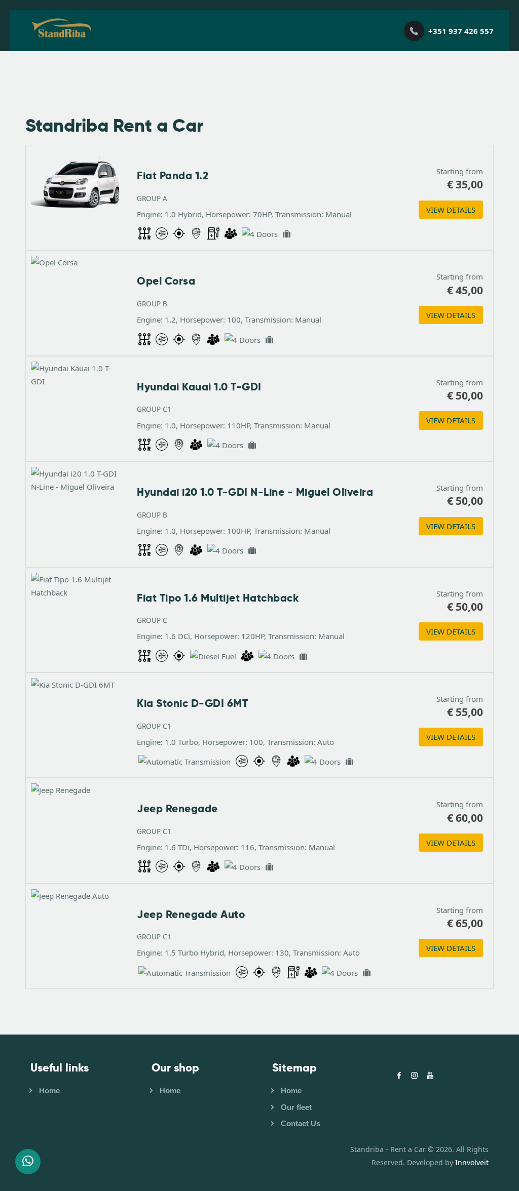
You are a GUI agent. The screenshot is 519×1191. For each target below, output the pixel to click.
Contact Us (300, 1123)
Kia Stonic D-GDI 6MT (192, 703)
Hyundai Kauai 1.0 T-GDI (199, 386)
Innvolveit (471, 1162)
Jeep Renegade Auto (191, 914)
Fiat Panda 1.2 (172, 175)
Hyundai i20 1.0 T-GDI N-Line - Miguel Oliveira (255, 492)
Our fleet (296, 1107)
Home (49, 1090)
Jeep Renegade (177, 808)
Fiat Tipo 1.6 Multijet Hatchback (218, 598)
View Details (450, 210)
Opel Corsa (166, 281)
